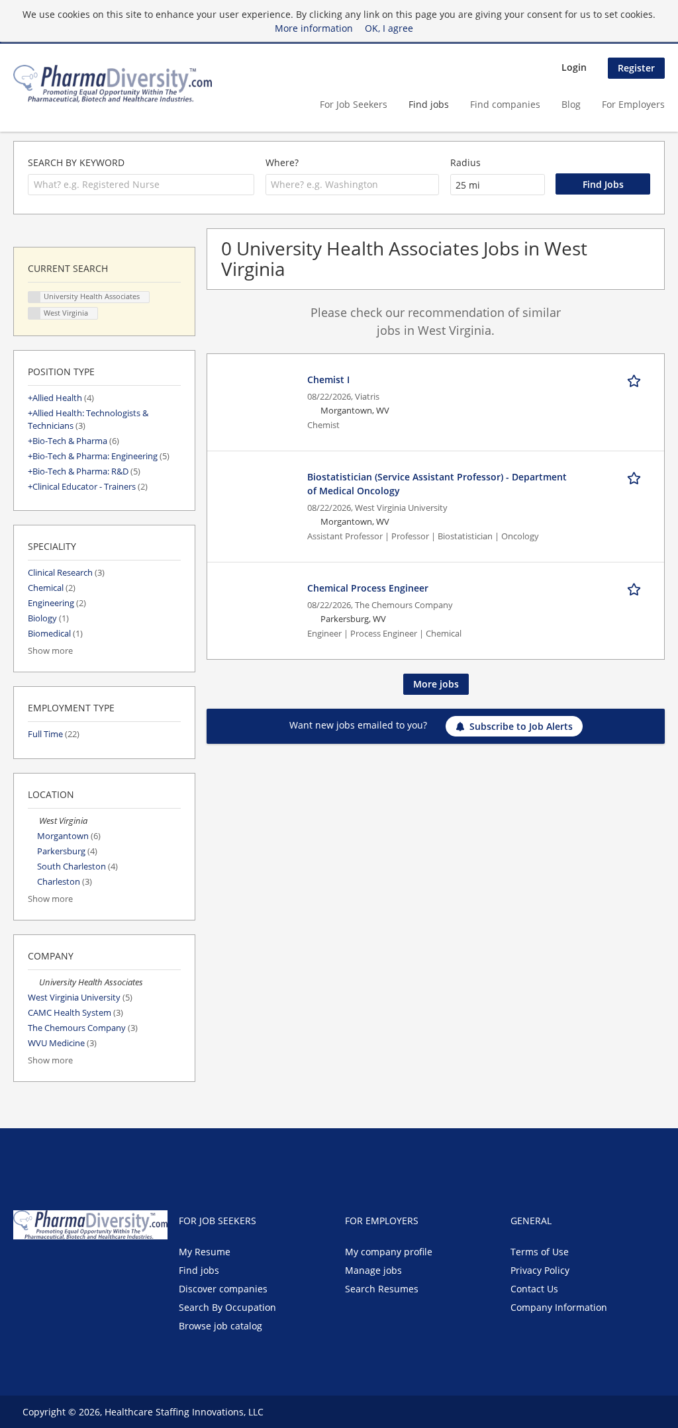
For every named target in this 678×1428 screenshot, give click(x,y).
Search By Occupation (227, 1307)
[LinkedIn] (66, 1267)
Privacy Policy (539, 1270)
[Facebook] (22, 1267)
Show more (50, 650)
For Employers (633, 104)
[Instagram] (86, 1267)
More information (314, 28)
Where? (282, 162)
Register (636, 68)
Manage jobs (373, 1270)
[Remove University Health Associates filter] (33, 982)
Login (574, 67)
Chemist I (328, 379)
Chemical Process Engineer (367, 588)
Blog (571, 104)
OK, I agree (389, 28)
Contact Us (534, 1288)
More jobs (436, 684)
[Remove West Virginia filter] (33, 820)
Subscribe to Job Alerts (521, 726)
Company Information (558, 1307)
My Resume (204, 1251)
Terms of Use (539, 1251)
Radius (465, 162)
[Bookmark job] (636, 379)
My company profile (388, 1251)
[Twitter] (44, 1267)
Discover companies (223, 1288)
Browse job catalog (220, 1325)
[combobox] (141, 184)
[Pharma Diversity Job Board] (112, 84)
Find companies (505, 104)
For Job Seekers (353, 104)
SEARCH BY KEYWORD (76, 162)
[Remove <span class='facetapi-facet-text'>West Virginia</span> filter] (34, 313)
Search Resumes (381, 1288)
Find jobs (429, 104)
